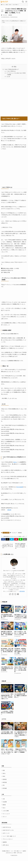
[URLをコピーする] (25, 539)
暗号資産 (5, 788)
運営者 (15, 852)
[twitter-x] (15, 594)
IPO (3, 785)
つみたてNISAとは (11, 71)
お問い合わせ (6, 845)
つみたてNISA (6, 532)
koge (14, 568)
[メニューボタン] (26, 1)
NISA (4, 776)
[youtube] (18, 594)
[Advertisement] (14, 97)
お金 (4, 798)
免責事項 (5, 842)
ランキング (5, 15)
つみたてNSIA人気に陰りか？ (12, 69)
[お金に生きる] (4, 1)
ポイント (5, 816)
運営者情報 (22, 591)
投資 (4, 770)
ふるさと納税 (6, 810)
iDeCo (14, 462)
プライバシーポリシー (8, 839)
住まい (4, 807)
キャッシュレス (6, 813)
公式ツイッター (6, 833)
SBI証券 (9, 509)
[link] (10, 594)
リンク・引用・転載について (9, 836)
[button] (3, 539)
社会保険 (5, 801)
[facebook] (13, 594)
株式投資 (5, 782)
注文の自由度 (19, 487)
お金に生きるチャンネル (8, 830)
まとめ (8, 76)
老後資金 (10, 15)
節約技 (4, 804)
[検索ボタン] (23, 1)
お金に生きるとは (7, 827)
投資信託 (5, 779)
